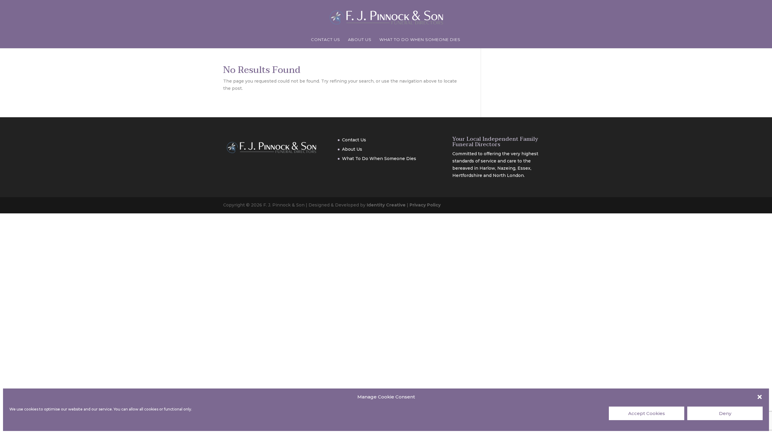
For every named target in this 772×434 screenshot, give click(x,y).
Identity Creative (386, 205)
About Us (360, 39)
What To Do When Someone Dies (419, 39)
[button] (760, 397)
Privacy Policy (425, 205)
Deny (725, 413)
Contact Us (325, 39)
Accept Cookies (646, 413)
